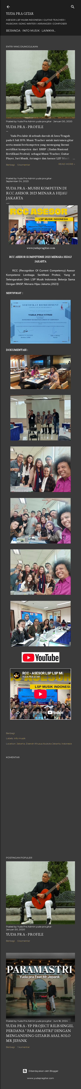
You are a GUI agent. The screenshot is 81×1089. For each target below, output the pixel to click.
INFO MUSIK (31, 30)
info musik (19, 738)
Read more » (67, 164)
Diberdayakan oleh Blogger (43, 1070)
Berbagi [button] (10, 164)
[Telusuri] (72, 6)
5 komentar (24, 164)
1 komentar (24, 1047)
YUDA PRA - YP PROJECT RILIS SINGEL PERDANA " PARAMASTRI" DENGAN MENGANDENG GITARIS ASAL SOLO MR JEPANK (39, 1033)
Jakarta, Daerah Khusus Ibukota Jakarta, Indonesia (44, 743)
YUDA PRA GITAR (20, 13)
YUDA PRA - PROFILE (24, 126)
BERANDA (13, 30)
